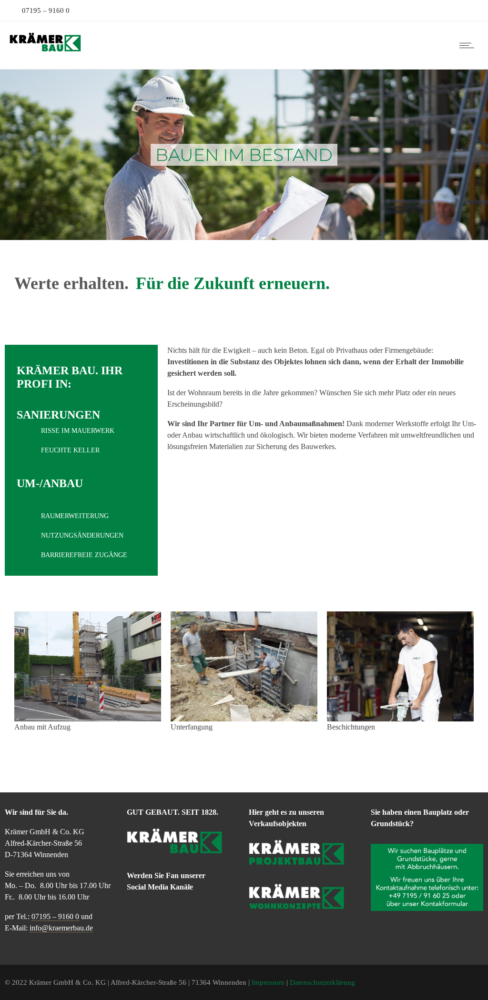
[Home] (45, 51)
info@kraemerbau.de (61, 928)
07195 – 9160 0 (45, 10)
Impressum (268, 982)
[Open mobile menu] (468, 45)
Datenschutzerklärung (322, 982)
